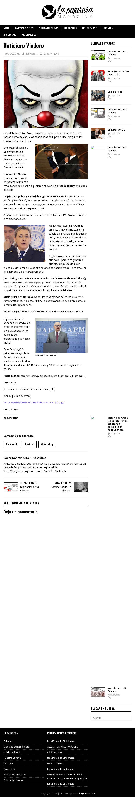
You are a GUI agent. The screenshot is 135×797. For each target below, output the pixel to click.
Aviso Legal (9, 769)
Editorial (8, 741)
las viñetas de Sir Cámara (117, 53)
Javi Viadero (31, 53)
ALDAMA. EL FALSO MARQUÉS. (118, 73)
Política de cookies (13, 780)
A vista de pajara (48, 27)
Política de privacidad (15, 774)
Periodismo (10, 34)
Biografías (70, 27)
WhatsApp (47, 444)
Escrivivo (8, 763)
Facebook (12, 444)
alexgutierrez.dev (86, 793)
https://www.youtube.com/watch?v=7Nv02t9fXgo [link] (34, 402)
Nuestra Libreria (12, 757)
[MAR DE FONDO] (98, 136)
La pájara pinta (24, 27)
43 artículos (39, 457)
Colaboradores (12, 752)
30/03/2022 (14, 53)
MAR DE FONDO (116, 129)
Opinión (108, 27)
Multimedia (29, 34)
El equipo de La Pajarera (17, 746)
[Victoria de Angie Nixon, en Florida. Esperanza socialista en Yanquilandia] (98, 677)
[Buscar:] (111, 718)
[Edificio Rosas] (98, 99)
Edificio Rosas (116, 91)
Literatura (88, 27)
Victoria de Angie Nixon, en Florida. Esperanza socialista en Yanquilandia (118, 423)
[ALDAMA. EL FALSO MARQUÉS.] (98, 78)
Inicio (6, 27)
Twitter (29, 444)
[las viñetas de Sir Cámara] (98, 58)
